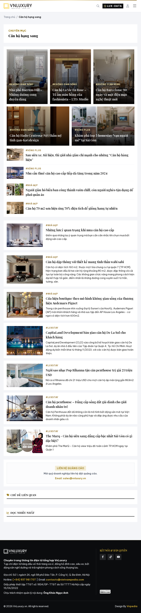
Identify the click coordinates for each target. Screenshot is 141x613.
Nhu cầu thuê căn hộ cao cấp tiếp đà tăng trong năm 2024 (66, 173)
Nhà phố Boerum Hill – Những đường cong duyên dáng (25, 94)
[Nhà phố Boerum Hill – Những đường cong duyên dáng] (27, 76)
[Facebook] (103, 557)
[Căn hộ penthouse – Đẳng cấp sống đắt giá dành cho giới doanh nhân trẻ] (25, 408)
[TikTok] (111, 557)
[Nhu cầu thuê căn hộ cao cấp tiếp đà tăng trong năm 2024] (15, 173)
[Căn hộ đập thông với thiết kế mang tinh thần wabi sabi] (25, 269)
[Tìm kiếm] (98, 6)
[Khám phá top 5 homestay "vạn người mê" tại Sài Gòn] (103, 126)
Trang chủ (9, 17)
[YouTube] (118, 557)
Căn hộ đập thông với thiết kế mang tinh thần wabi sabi (85, 262)
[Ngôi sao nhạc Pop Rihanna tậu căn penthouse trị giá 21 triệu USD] (25, 375)
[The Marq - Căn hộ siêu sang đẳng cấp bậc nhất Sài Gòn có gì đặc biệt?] (25, 441)
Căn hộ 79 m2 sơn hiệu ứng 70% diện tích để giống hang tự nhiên (71, 208)
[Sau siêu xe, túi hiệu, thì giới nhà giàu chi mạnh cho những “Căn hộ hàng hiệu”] (15, 155)
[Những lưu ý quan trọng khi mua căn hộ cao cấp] (25, 235)
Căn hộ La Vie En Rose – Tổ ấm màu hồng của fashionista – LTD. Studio (70, 94)
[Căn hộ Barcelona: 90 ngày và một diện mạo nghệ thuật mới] (113, 76)
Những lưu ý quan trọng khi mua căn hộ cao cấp (80, 230)
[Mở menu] (134, 6)
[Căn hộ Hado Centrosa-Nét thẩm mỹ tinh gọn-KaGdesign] (38, 126)
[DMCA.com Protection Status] (105, 592)
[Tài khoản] (127, 6)
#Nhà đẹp (32, 185)
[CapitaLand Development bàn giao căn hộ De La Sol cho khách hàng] (25, 340)
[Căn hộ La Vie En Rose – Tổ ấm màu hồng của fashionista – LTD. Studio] (70, 76)
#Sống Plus (33, 150)
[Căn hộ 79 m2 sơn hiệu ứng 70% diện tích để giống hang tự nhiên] (15, 208)
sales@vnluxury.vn (74, 478)
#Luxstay (52, 328)
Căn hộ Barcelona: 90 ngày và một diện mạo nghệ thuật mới (111, 94)
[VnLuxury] (18, 6)
